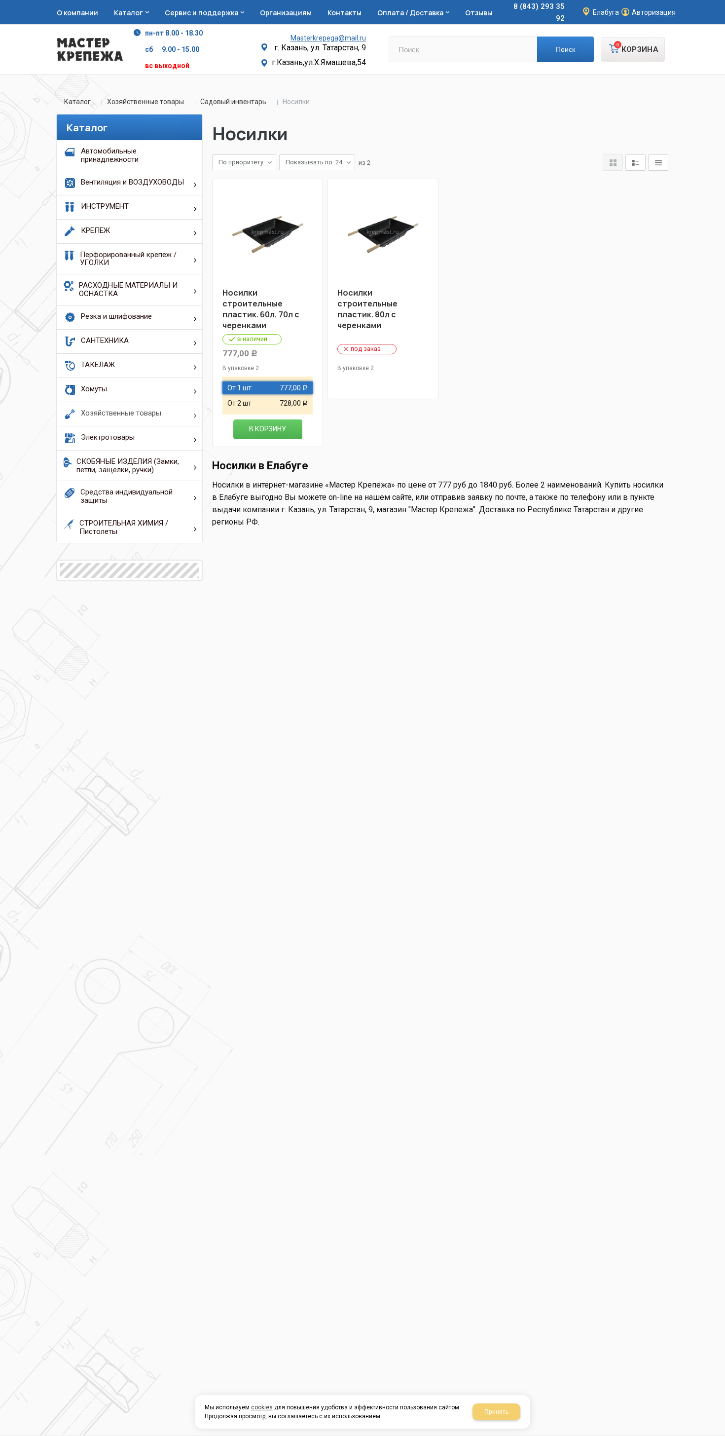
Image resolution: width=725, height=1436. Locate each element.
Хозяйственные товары (145, 102)
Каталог (77, 102)
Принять (496, 1411)
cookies (262, 1407)
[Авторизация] (720, 5)
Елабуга (606, 12)
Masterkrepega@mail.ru (328, 38)
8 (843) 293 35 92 (539, 12)
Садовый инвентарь (233, 102)
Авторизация (654, 12)
